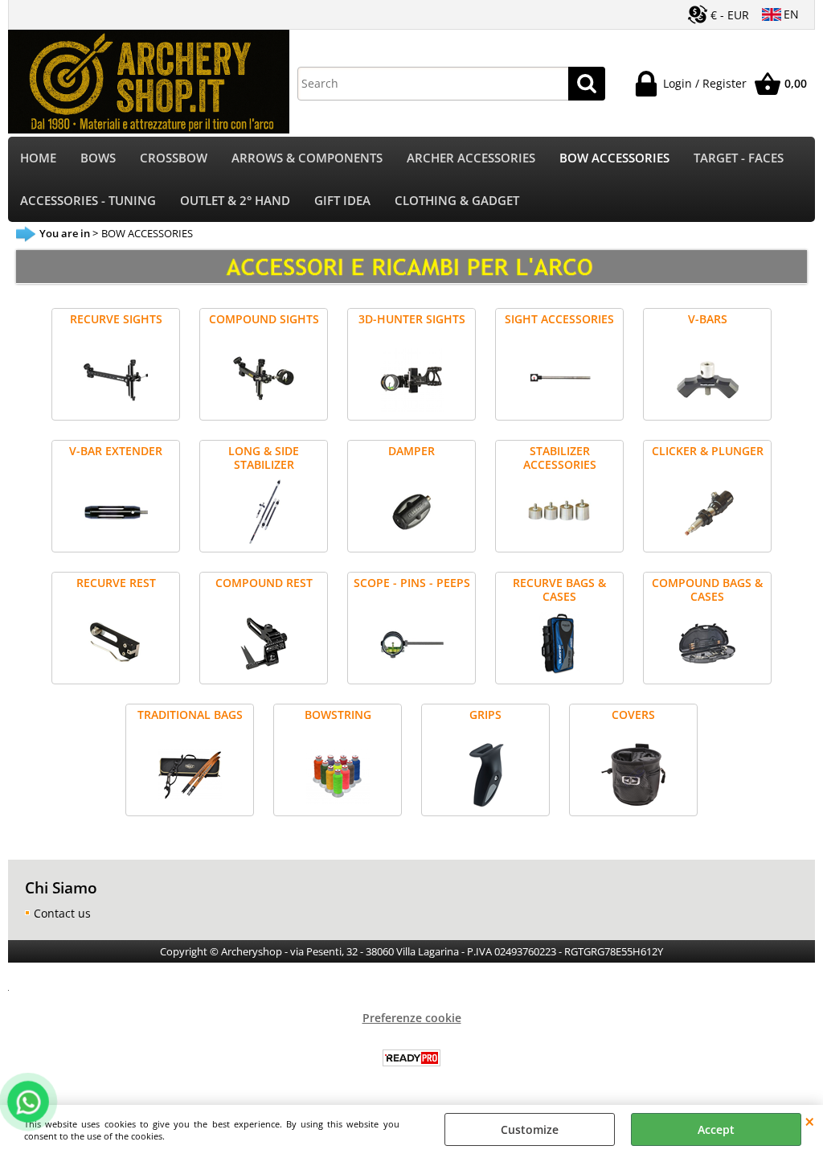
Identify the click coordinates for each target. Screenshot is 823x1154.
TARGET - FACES (739, 158)
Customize (530, 1129)
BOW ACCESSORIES (614, 158)
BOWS (98, 158)
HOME (38, 158)
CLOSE (810, 1121)
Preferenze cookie (411, 1017)
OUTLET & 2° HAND (235, 200)
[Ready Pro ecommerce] (411, 1058)
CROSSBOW (173, 158)
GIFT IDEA (342, 200)
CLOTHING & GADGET (457, 200)
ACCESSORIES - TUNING (88, 200)
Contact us (62, 913)
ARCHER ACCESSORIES (471, 158)
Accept (716, 1129)
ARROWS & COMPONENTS (307, 158)
